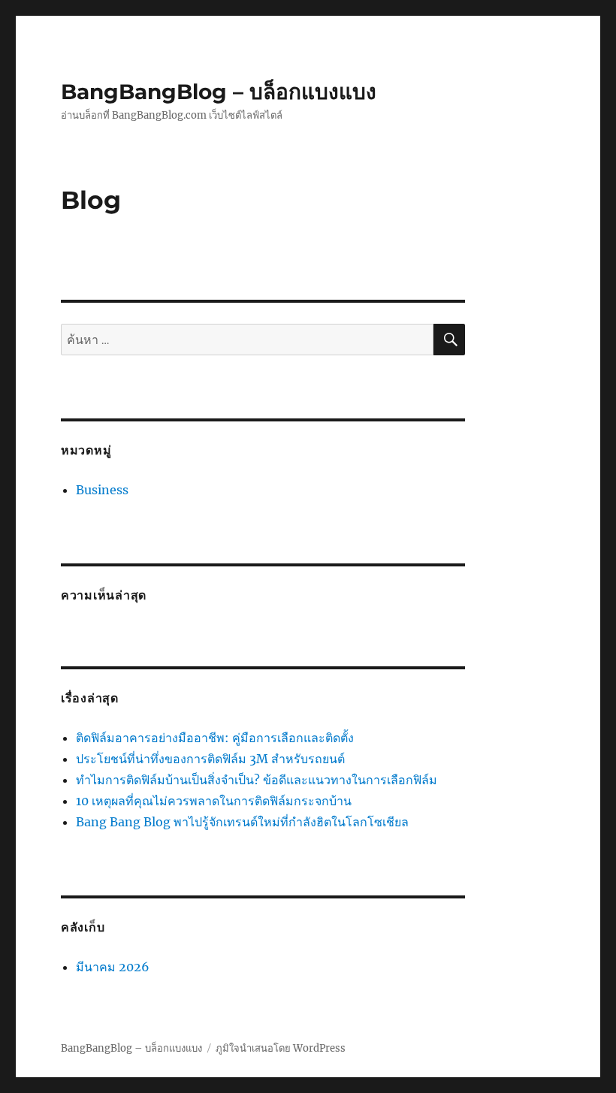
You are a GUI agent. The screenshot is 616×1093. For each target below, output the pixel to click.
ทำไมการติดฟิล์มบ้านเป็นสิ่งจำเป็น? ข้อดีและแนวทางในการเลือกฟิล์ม (256, 779)
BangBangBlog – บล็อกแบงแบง (218, 91)
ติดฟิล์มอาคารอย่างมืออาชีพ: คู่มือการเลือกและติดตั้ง (215, 737)
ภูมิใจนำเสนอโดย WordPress (281, 1048)
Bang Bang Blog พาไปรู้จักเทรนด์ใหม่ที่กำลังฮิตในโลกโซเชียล (242, 821)
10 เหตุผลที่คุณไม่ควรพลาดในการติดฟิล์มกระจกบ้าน (214, 800)
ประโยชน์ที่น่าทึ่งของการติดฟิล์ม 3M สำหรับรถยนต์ (210, 758)
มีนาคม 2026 (112, 966)
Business (102, 489)
